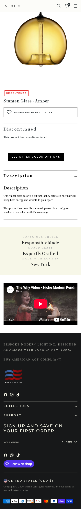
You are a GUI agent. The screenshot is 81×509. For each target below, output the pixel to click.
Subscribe (69, 442)
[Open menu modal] (75, 6)
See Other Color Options (36, 156)
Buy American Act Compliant (33, 359)
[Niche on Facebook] (6, 395)
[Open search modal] (58, 6)
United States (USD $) (30, 481)
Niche (28, 486)
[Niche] (12, 6)
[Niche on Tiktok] (18, 395)
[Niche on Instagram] (12, 395)
